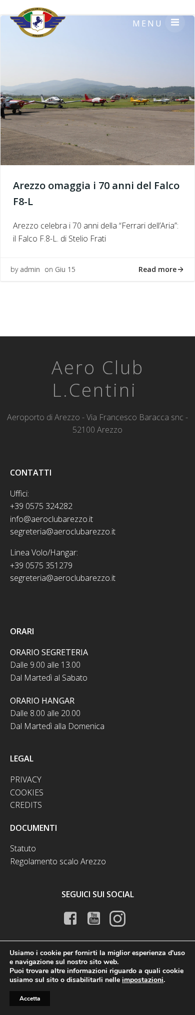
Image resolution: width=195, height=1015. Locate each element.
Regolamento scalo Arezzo (58, 861)
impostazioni (143, 980)
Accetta (30, 999)
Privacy (26, 779)
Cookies (27, 792)
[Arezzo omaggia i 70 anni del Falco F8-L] (97, 89)
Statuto (23, 848)
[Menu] (175, 22)
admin (30, 269)
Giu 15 (65, 269)
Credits (26, 804)
